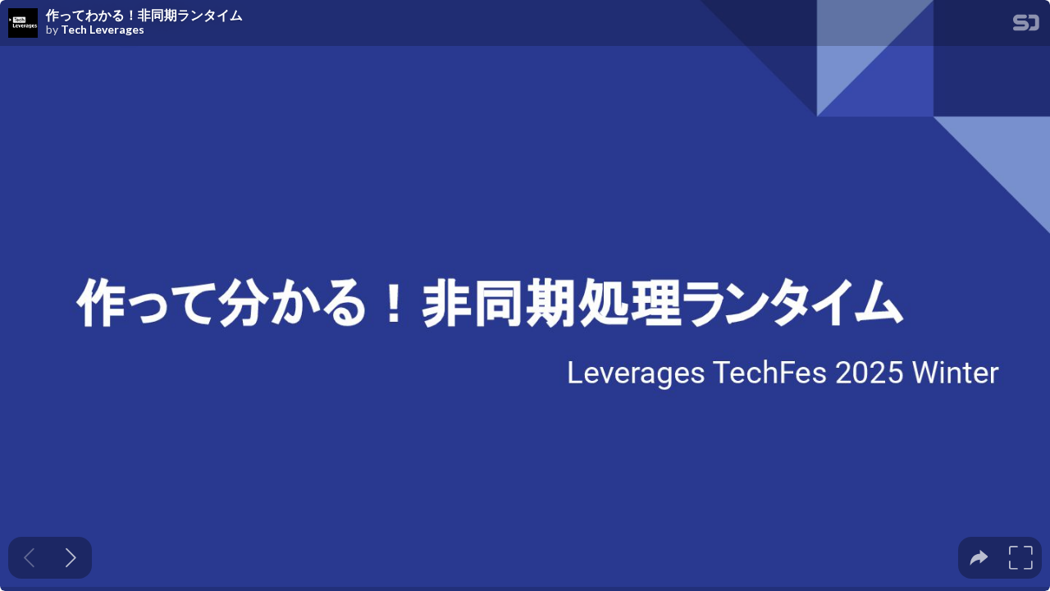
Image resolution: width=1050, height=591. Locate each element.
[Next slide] (70, 557)
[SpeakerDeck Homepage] (1026, 26)
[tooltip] (979, 557)
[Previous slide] (29, 557)
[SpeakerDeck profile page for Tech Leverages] (23, 23)
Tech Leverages (102, 29)
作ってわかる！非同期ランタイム (144, 14)
